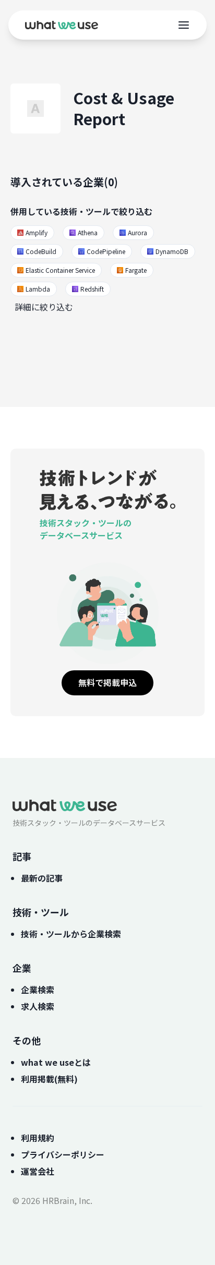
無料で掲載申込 (107, 682)
